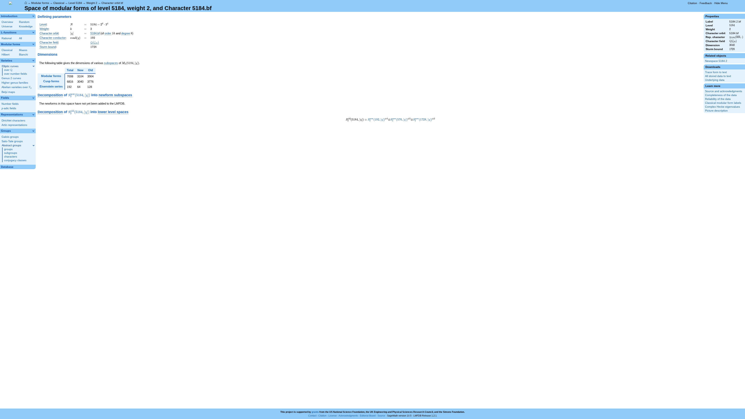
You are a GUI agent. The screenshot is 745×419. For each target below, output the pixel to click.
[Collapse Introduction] (33, 16)
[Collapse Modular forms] (33, 44)
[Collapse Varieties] (33, 60)
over (8, 70)
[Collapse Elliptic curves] (33, 66)
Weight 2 (91, 2)
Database (7, 166)
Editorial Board (368, 415)
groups (8, 149)
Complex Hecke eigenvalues (722, 106)
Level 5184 (75, 2)
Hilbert (6, 54)
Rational (7, 38)
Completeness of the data (721, 95)
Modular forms (40, 2)
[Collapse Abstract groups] (33, 145)
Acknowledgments (348, 415)
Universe (7, 26)
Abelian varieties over (16, 87)
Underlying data (714, 80)
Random (24, 22)
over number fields (15, 73)
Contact (312, 415)
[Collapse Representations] (33, 114)
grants (315, 412)
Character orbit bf (112, 2)
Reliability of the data (718, 99)
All (20, 38)
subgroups (10, 152)
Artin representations (14, 125)
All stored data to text (718, 76)
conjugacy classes (15, 160)
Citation (692, 3)
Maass (23, 50)
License (332, 415)
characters (10, 156)
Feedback (706, 3)
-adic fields (9, 108)
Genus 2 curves (11, 78)
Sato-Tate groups (12, 141)
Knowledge (26, 26)
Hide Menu (721, 3)
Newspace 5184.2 (716, 61)
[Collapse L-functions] (33, 32)
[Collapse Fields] (33, 98)
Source (381, 415)
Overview (7, 22)
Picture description (716, 110)
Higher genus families (15, 82)
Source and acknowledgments (723, 91)
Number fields (10, 103)
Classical (58, 2)
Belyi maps (8, 92)
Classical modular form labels (723, 102)
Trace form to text (716, 72)
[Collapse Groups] (33, 130)
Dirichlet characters (13, 120)
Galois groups (10, 136)
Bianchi (23, 54)
